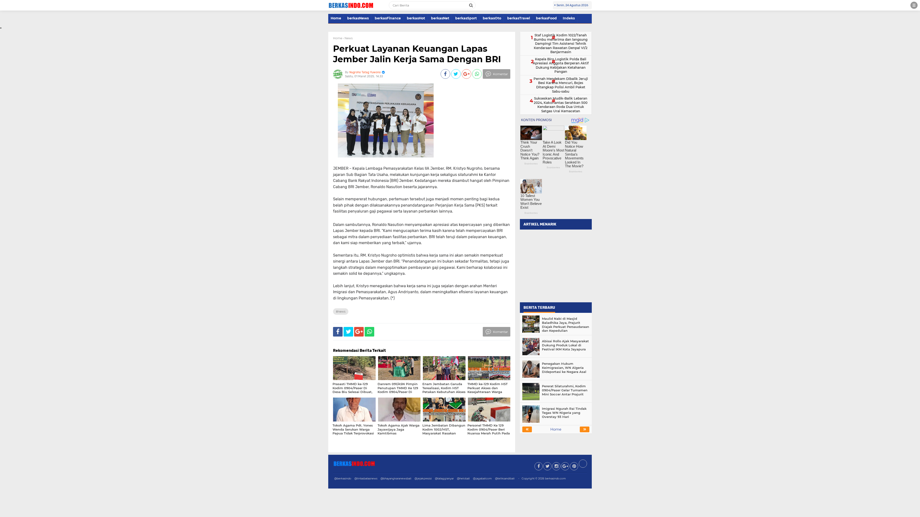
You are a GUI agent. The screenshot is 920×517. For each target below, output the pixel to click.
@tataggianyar (444, 478)
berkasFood (546, 18)
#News (340, 311)
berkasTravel (518, 18)
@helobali (463, 478)
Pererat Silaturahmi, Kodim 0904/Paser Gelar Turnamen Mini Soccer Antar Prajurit (564, 390)
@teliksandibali (505, 478)
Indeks (569, 18)
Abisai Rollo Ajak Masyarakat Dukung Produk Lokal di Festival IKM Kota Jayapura (565, 345)
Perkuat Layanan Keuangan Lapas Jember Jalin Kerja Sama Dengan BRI (417, 53)
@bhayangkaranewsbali (395, 478)
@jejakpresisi (423, 478)
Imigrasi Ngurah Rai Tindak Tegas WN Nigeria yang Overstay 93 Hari (564, 413)
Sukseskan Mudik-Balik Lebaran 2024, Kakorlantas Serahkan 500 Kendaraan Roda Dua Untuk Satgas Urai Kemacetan (560, 104)
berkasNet (440, 18)
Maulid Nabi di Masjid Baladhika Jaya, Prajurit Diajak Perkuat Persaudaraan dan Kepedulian (565, 325)
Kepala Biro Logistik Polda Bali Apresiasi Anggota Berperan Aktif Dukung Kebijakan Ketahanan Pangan (561, 65)
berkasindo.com (555, 478)
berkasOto (492, 18)
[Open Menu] (914, 5)
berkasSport (466, 18)
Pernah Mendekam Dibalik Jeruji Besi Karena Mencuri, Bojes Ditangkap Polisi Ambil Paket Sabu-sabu (561, 85)
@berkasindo (342, 478)
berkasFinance (388, 18)
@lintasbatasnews (365, 478)
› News (348, 38)
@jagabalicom (482, 478)
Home (336, 18)
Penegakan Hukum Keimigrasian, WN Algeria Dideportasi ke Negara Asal (564, 368)
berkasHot (416, 18)
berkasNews (358, 18)
